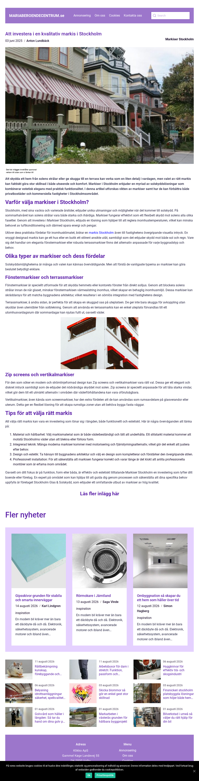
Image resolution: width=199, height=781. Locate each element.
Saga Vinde (111, 602)
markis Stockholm (101, 233)
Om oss (100, 15)
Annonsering (82, 15)
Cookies (114, 15)
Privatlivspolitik (105, 775)
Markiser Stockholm (179, 39)
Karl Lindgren (51, 606)
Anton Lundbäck (37, 41)
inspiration (22, 613)
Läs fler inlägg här (99, 493)
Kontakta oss (133, 15)
